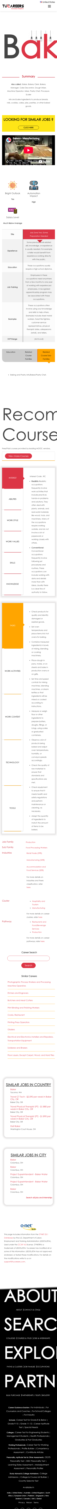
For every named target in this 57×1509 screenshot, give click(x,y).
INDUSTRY (46, 1395)
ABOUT (19, 1310)
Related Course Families (28, 355)
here (29, 887)
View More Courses (18, 456)
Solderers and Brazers (17, 1048)
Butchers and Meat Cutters (20, 1000)
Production (30, 842)
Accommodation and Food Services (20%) (36, 868)
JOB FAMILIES (30, 1367)
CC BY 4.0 (22, 1244)
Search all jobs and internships (39, 1197)
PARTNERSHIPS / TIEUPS (31, 1395)
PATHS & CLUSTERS (15, 1367)
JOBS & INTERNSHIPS (41, 1338)
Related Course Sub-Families (46, 355)
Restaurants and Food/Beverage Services (39, 925)
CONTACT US (28, 1310)
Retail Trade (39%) (34, 853)
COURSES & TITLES (24, 1338)
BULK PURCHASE (13, 1395)
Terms (36, 1502)
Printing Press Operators (18, 1022)
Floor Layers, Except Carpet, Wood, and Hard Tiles (31, 1055)
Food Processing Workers (36, 847)
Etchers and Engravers (18, 993)
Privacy (22, 1502)
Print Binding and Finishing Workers (23, 1008)
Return (29, 1502)
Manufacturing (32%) (36, 860)
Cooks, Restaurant (16, 1015)
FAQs (38, 1310)
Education (10, 352)
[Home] (13, 7)
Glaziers (11, 1029)
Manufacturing (38, 908)
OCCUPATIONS (43, 1367)
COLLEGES (10, 1338)
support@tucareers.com (14, 1262)
